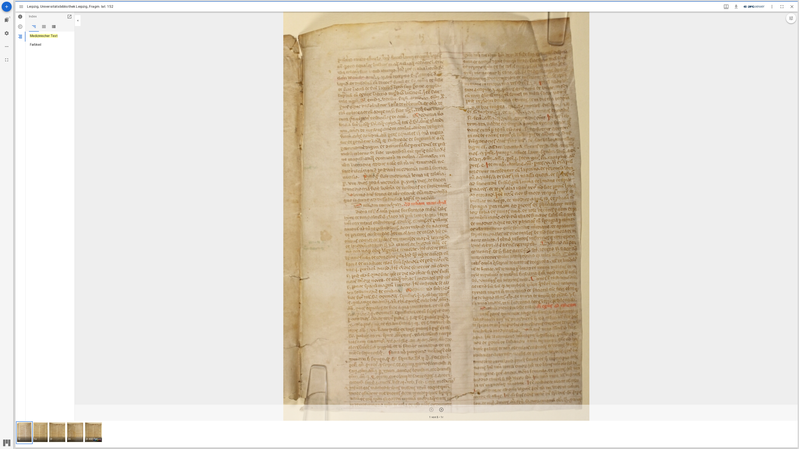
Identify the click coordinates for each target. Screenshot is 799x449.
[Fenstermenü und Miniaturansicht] (726, 7)
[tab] (20, 17)
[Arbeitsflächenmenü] (7, 33)
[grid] (406, 434)
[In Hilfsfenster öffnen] (69, 17)
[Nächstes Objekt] (441, 410)
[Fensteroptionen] (772, 7)
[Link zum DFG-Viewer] (754, 7)
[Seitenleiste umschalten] (21, 7)
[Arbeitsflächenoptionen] (7, 47)
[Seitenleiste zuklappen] (77, 20)
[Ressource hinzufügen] (7, 7)
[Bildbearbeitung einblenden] (791, 18)
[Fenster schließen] (792, 7)
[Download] (736, 7)
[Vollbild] (7, 60)
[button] (24, 432)
